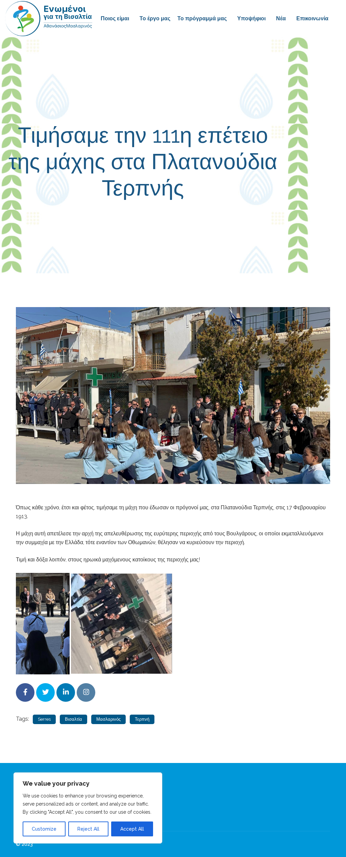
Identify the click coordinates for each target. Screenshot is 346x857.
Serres (44, 719)
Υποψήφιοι (251, 18)
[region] (88, 807)
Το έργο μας (155, 18)
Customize (44, 829)
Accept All (132, 829)
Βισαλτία (73, 719)
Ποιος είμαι (115, 18)
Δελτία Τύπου (232, 218)
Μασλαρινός (108, 719)
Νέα (281, 18)
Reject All (88, 829)
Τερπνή (142, 719)
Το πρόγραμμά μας (202, 18)
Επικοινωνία (312, 18)
